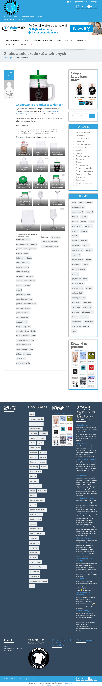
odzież (88, 260)
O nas (26, 40)
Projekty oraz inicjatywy (85, 171)
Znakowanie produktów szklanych (39, 104)
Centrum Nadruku (23, 240)
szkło (31, 349)
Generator (81, 40)
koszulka (84, 231)
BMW (74, 202)
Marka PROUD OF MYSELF (42, 40)
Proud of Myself (22, 317)
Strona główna (12, 40)
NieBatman (81, 579)
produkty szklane (22, 313)
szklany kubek (21, 349)
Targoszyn (76, 307)
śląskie (33, 331)
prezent (19, 304)
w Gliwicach (87, 307)
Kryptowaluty (81, 147)
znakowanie (21, 358)
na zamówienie (77, 260)
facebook (90, 212)
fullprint (75, 217)
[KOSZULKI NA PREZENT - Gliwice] (83, 369)
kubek (26, 267)
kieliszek (28, 258)
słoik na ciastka (22, 340)
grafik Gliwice (76, 226)
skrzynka (19, 331)
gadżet (84, 217)
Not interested (83, 443)
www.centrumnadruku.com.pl (49, 679)
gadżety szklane (30, 249)
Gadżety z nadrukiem (50, 242)
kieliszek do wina (22, 262)
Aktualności (56, 237)
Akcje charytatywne (83, 132)
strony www (87, 302)
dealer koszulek (77, 212)
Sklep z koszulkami (64, 40)
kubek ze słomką (22, 272)
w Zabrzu (75, 312)
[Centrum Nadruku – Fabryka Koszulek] (27, 7)
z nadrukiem (76, 322)
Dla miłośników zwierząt (83, 593)
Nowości (79, 153)
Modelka (79, 150)
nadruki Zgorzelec (23, 285)
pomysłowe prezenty (24, 299)
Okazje (78, 162)
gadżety (19, 249)
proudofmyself (21, 322)
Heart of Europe (83, 538)
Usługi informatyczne (84, 183)
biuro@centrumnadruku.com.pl (83, 1)
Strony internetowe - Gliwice (51, 685)
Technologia (80, 180)
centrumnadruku (22, 244)
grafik (92, 221)
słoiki (32, 340)
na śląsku (29, 276)
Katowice (19, 258)
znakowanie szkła (23, 363)
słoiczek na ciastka (23, 336)
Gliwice (19, 253)
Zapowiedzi (80, 186)
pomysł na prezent (23, 294)
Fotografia (80, 141)
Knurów (19, 267)
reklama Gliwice (77, 293)
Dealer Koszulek (85, 640)
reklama (89, 288)
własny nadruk (87, 312)
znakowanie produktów (80, 326)
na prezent (20, 276)
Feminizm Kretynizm (85, 498)
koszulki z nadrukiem (79, 240)
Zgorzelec (27, 354)
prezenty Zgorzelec (23, 308)
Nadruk (85, 245)
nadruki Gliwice (30, 281)
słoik (34, 336)
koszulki (75, 236)
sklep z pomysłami (23, 326)
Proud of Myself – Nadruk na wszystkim (62, 642)
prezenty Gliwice (30, 304)
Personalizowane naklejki (84, 559)
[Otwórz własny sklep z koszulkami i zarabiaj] (38, 658)
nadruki (19, 281)
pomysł (19, 290)
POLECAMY (10, 44)
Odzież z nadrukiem (83, 156)
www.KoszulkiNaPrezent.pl (83, 350)
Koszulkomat (82, 425)
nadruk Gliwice (77, 250)
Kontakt (22, 44)
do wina (34, 244)
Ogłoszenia (80, 159)
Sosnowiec (75, 302)
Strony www (80, 177)
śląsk (27, 331)
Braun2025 (81, 475)
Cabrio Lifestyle (83, 610)
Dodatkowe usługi (82, 138)
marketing (76, 245)
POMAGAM (75, 264)
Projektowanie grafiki (50, 246)
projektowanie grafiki (79, 279)
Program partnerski (83, 165)
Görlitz (26, 253)
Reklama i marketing (83, 174)
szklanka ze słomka (23, 345)
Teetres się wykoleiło (86, 459)
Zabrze (19, 354)
